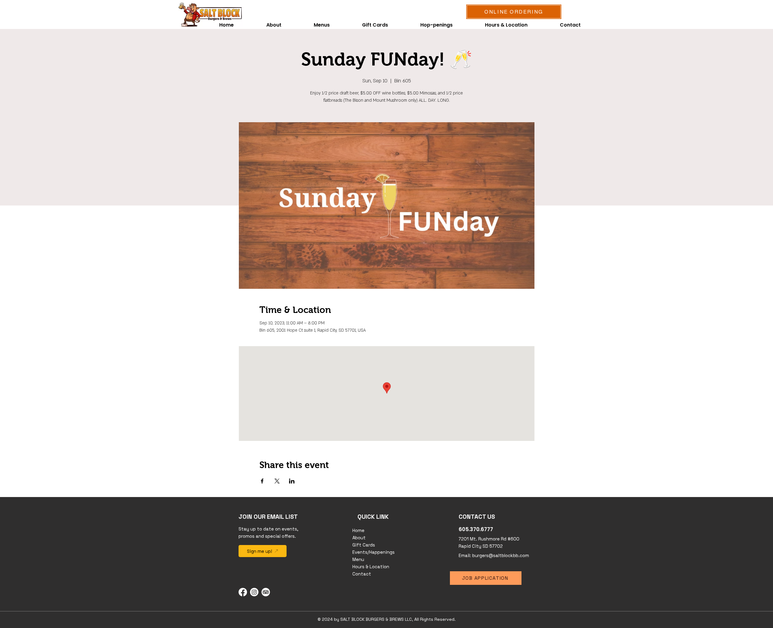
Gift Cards (363, 545)
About (359, 537)
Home (358, 530)
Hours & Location (370, 566)
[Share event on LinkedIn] (292, 481)
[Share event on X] (277, 481)
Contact (361, 574)
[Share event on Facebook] (262, 481)
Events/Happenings (373, 552)
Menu (358, 559)
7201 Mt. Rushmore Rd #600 (489, 539)
